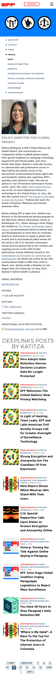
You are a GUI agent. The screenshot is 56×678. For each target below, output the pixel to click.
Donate (32, 4)
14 (34, 667)
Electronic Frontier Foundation (9, 4)
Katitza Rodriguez (39, 542)
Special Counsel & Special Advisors (26, 78)
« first (10, 663)
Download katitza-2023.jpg (19, 329)
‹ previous (26, 663)
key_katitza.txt (13, 306)
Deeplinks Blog (28, 353)
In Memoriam (14, 88)
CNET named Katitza (39, 186)
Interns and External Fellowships (26, 74)
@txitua (6, 317)
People (11, 55)
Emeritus (12, 69)
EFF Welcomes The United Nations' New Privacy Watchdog (35, 395)
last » (30, 671)
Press (11, 50)
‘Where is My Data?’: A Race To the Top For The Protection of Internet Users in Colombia (36, 640)
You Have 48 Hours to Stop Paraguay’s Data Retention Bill (35, 611)
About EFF (13, 40)
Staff (10, 59)
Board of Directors (18, 64)
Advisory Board (16, 83)
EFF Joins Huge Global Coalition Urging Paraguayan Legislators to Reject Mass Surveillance (36, 581)
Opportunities (15, 93)
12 (20, 667)
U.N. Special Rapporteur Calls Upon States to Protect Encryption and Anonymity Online (36, 522)
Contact (12, 45)
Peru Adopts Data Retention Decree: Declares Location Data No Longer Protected (33, 367)
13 (27, 667)
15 (40, 667)
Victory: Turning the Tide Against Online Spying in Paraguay (34, 551)
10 (7, 667)
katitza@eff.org (10, 284)
